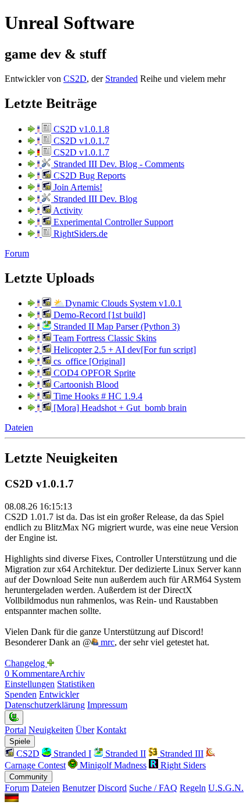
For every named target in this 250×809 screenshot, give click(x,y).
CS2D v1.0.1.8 (80, 129)
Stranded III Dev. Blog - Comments (117, 164)
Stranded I (71, 754)
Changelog (26, 663)
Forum (17, 253)
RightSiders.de (79, 234)
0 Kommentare (32, 673)
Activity (67, 210)
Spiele (19, 741)
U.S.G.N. (226, 788)
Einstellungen (30, 684)
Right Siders (182, 765)
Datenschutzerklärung (45, 705)
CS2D (75, 79)
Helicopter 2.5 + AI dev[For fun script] (123, 350)
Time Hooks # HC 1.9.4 (96, 396)
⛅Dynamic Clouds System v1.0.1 (116, 303)
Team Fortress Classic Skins (103, 338)
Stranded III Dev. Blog (94, 199)
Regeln (193, 788)
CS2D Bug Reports (88, 175)
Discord (112, 788)
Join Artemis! (76, 187)
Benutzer (78, 788)
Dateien (19, 427)
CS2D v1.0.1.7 (80, 141)
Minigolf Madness (112, 765)
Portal (15, 730)
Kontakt (111, 730)
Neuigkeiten (50, 730)
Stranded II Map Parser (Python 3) (115, 326)
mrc (106, 642)
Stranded (121, 79)
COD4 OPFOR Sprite (93, 373)
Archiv (72, 673)
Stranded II (124, 754)
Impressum (107, 705)
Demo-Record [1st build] (98, 315)
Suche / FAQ (153, 788)
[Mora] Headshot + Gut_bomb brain (119, 408)
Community (28, 776)
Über (85, 730)
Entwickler (59, 694)
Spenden (21, 694)
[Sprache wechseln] (12, 799)
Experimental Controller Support (112, 222)
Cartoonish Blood (85, 384)
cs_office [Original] (88, 361)
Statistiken (76, 684)
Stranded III (180, 754)
